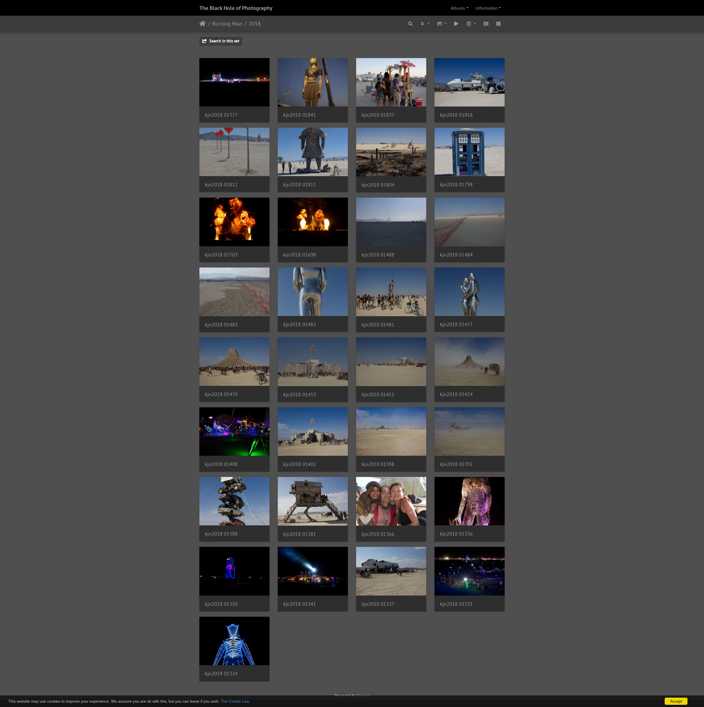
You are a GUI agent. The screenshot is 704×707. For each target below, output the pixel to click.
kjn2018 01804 (378, 185)
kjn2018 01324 (221, 673)
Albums (458, 8)
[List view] (498, 23)
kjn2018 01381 (299, 534)
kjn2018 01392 (456, 464)
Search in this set (223, 40)
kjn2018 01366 (378, 534)
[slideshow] (456, 23)
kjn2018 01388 (221, 534)
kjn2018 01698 (299, 255)
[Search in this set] (410, 23)
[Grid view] (486, 23)
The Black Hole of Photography (236, 8)
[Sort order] (424, 23)
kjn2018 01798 (456, 184)
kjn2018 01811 (299, 184)
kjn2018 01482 (299, 324)
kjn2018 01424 (456, 394)
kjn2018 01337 (378, 604)
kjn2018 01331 (456, 604)
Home (202, 24)
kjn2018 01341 (299, 604)
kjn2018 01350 (221, 604)
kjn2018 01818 (456, 115)
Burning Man (227, 23)
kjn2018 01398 (378, 464)
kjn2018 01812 (221, 184)
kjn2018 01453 (299, 394)
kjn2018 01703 (221, 255)
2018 (255, 23)
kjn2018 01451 (378, 394)
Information (486, 8)
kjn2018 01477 (456, 324)
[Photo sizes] (441, 23)
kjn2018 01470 (221, 394)
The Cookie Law (235, 701)
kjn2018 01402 (299, 464)
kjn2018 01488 (378, 255)
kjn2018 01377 (221, 115)
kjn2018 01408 (221, 464)
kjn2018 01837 (378, 115)
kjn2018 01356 (456, 534)
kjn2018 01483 (221, 324)
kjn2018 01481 (378, 324)
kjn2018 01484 (456, 255)
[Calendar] (471, 23)
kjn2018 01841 (299, 115)
